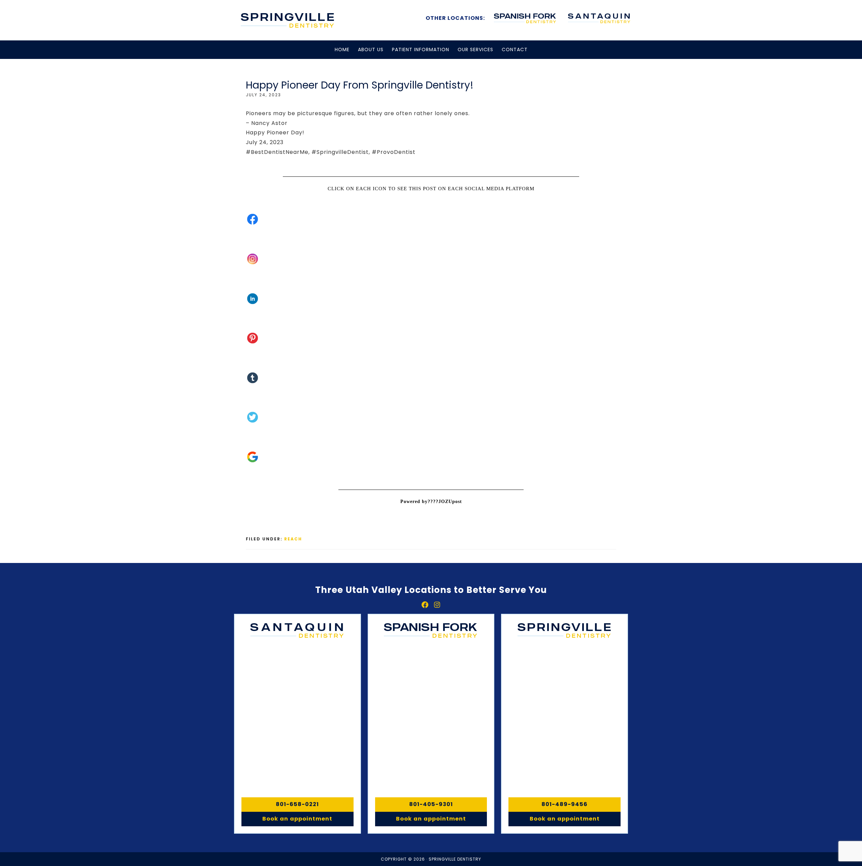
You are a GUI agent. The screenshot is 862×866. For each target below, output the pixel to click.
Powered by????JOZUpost (431, 501)
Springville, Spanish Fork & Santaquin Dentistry (288, 20)
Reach (293, 539)
